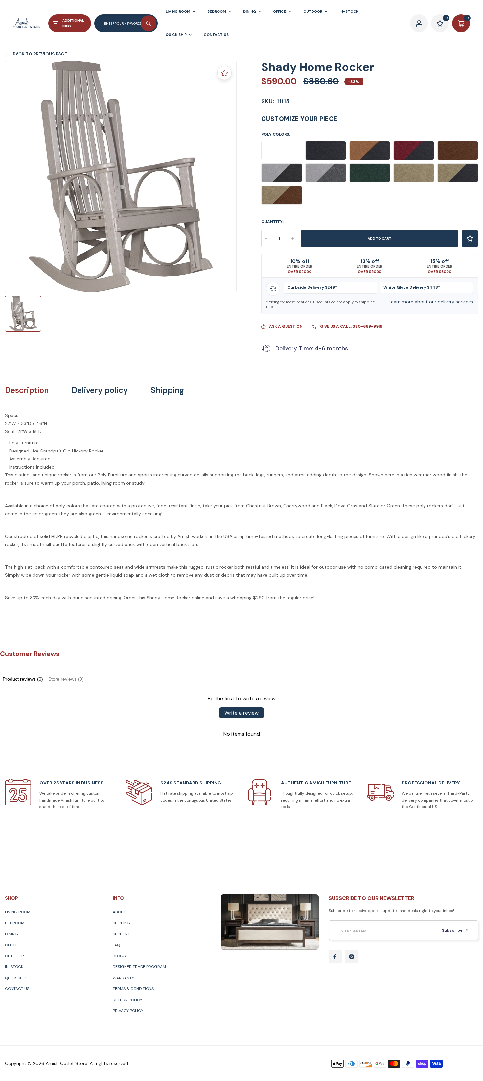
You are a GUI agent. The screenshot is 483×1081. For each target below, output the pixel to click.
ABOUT (119, 912)
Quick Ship (15, 978)
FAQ (116, 945)
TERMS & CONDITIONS (133, 988)
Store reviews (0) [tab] (66, 679)
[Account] (419, 23)
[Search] (148, 23)
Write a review (241, 712)
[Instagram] (351, 956)
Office (11, 945)
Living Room (17, 912)
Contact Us (17, 988)
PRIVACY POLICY (128, 1010)
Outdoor (14, 956)
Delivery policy (100, 390)
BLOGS (119, 956)
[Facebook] (335, 956)
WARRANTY (123, 978)
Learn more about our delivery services (431, 302)
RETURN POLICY (127, 1000)
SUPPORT (121, 934)
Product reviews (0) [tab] (23, 679)
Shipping (167, 390)
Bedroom (14, 923)
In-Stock (14, 966)
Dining (11, 934)
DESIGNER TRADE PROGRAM (139, 966)
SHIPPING (121, 923)
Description (27, 390)
